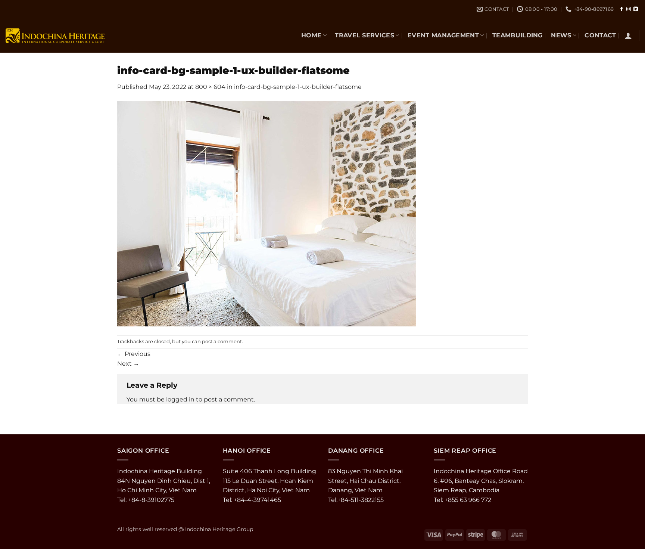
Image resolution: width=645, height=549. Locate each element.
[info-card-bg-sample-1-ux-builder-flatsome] (266, 213)
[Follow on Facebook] (621, 9)
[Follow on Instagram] (628, 9)
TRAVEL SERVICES (364, 35)
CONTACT (600, 35)
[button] (628, 35)
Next (128, 363)
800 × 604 (210, 86)
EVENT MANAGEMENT (443, 35)
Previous (133, 353)
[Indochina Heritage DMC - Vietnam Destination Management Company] (55, 35)
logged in (180, 399)
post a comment (222, 341)
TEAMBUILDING (517, 35)
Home (311, 35)
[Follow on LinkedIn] (635, 9)
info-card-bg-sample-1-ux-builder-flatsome (298, 86)
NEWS (561, 35)
